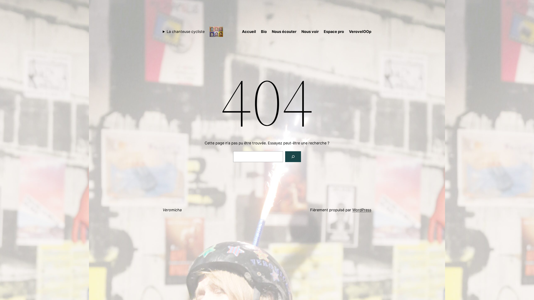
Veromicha (172, 210)
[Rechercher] (293, 156)
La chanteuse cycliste (186, 31)
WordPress (361, 210)
